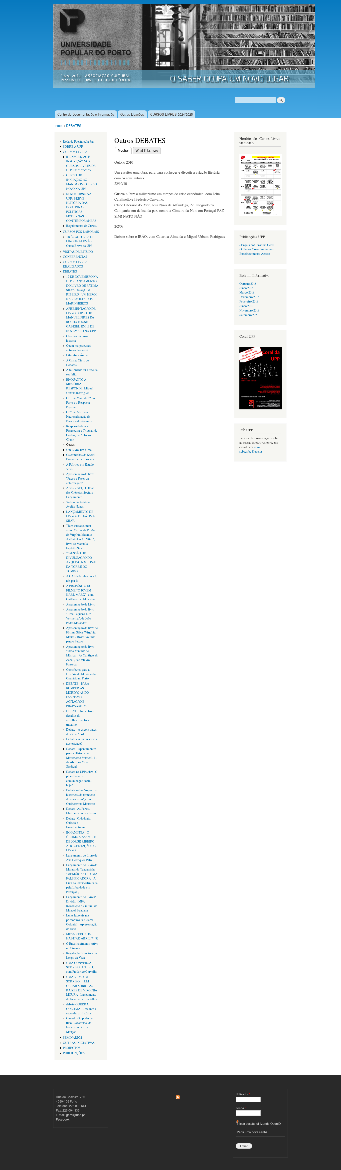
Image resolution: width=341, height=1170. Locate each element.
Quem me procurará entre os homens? (78, 347)
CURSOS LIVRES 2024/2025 (171, 114)
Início (58, 125)
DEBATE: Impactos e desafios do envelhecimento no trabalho (80, 718)
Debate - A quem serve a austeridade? (82, 741)
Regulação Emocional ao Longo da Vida (82, 955)
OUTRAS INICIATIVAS (79, 1043)
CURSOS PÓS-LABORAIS (81, 232)
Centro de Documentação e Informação (85, 114)
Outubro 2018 (247, 284)
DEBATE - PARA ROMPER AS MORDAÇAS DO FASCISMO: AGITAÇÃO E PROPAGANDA (77, 694)
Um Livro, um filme (79, 450)
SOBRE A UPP (73, 146)
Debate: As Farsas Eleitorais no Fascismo (81, 811)
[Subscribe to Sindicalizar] (178, 1096)
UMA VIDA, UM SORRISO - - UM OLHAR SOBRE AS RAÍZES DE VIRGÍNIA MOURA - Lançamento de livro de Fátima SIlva (81, 988)
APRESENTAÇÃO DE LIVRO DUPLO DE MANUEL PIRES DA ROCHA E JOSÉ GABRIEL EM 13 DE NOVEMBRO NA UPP (81, 319)
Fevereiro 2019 (248, 301)
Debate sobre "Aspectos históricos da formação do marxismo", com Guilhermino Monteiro (81, 797)
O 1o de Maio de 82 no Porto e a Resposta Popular (80, 402)
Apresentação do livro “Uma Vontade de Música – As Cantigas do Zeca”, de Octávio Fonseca (82, 655)
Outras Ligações (132, 114)
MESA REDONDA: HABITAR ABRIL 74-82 (82, 936)
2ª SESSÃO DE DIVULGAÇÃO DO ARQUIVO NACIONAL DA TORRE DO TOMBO (81, 562)
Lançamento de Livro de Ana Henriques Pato (81, 857)
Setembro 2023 (248, 315)
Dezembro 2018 (249, 297)
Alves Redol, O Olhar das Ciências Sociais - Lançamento (80, 492)
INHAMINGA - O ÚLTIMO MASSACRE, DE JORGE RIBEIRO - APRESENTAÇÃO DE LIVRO (81, 841)
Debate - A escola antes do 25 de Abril (81, 731)
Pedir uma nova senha (252, 1132)
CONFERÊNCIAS (75, 257)
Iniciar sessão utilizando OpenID (259, 1123)
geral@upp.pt (75, 1115)
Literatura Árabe (77, 355)
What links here (147, 150)
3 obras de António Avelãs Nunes (78, 504)
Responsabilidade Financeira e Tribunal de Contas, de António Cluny (81, 433)
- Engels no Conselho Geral (256, 245)
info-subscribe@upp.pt (250, 449)
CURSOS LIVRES (75, 152)
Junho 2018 (246, 288)
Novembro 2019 (249, 310)
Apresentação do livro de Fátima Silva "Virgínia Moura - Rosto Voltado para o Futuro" (82, 634)
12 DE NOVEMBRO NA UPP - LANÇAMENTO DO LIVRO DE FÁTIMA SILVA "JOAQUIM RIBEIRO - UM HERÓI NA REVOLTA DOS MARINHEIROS (82, 290)
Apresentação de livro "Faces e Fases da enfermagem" (80, 478)
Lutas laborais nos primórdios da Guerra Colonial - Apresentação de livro (81, 922)
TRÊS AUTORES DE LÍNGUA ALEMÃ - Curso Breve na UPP (80, 241)
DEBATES (73, 125)
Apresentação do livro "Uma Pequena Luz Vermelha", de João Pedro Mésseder (80, 616)
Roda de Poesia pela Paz (78, 141)
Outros (70, 444)
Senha (241, 1108)
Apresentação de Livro (80, 604)
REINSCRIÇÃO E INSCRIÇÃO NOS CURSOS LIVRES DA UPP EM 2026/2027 (81, 163)
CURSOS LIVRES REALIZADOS (75, 264)
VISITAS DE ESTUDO (78, 252)
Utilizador (243, 1094)
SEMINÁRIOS (72, 1037)
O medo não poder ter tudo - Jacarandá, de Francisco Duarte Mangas (79, 1025)
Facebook (62, 1119)
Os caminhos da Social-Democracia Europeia (81, 457)
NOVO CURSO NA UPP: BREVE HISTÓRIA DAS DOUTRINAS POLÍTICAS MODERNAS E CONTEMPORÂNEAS (81, 207)
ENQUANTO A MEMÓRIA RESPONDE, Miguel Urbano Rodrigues (79, 386)
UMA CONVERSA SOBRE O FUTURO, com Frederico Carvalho (81, 967)
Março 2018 (246, 292)
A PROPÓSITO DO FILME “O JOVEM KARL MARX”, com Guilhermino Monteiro (80, 592)
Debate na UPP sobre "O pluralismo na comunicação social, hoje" (81, 778)
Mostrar (125, 150)
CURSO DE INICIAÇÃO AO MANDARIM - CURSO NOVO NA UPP (81, 182)
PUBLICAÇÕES (74, 1053)
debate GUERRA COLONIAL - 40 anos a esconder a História (81, 1008)
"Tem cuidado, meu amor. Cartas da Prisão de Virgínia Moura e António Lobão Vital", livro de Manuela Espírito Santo (80, 537)
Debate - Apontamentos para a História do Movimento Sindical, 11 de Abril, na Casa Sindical (81, 758)
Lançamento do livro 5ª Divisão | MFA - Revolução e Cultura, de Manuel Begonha (81, 903)
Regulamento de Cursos (81, 226)
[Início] (185, 46)
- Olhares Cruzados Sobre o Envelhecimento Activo (256, 251)
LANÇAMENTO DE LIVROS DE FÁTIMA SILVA (80, 516)
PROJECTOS (71, 1048)
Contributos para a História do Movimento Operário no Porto (81, 674)
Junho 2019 (246, 306)
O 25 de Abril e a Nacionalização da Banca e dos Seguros (79, 416)
